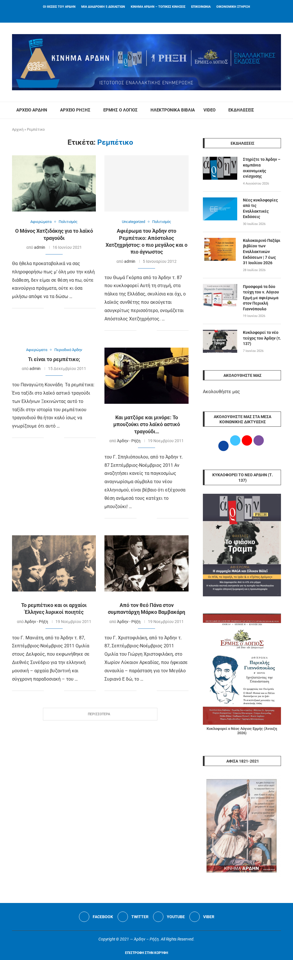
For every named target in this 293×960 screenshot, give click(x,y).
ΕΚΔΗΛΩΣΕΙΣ (241, 110)
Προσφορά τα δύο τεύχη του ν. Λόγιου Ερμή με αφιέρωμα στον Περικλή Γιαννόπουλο (261, 297)
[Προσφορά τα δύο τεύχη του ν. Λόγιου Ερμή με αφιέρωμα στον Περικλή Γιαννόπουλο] (220, 295)
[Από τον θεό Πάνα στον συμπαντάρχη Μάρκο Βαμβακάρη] (146, 563)
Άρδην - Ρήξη (128, 440)
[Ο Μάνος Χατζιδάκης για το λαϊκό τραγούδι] (54, 183)
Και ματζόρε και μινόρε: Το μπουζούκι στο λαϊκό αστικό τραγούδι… (146, 424)
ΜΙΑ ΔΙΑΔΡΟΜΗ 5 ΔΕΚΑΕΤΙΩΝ (103, 7)
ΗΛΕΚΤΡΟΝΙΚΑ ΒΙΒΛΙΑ (173, 110)
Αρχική (17, 129)
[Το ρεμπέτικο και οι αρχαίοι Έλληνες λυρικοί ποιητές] (54, 563)
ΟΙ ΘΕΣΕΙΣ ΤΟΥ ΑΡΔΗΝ (59, 7)
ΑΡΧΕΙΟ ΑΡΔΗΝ (31, 110)
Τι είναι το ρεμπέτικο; (54, 359)
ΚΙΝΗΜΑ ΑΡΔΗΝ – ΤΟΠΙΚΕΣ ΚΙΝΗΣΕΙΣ (158, 7)
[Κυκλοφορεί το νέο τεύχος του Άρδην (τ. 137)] (220, 341)
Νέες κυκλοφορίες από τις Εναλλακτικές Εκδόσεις (260, 208)
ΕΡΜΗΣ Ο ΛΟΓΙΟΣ (120, 110)
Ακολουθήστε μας (221, 391)
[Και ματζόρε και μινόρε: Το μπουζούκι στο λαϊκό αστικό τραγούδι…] (146, 376)
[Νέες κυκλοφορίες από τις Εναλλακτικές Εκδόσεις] (220, 208)
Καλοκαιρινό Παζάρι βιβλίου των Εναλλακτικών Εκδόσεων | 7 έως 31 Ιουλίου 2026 (261, 251)
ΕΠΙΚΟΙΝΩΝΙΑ (201, 7)
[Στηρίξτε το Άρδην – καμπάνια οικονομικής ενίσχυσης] (220, 168)
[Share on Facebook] (48, 308)
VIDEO (209, 110)
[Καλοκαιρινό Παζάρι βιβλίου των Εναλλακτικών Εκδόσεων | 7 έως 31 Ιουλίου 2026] (220, 249)
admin (39, 247)
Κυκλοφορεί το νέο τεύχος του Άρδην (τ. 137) (262, 338)
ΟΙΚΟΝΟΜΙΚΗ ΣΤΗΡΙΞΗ (233, 7)
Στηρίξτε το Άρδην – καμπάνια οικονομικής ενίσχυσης (261, 168)
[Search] (278, 110)
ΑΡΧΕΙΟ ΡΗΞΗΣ (75, 110)
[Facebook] (139, 15)
